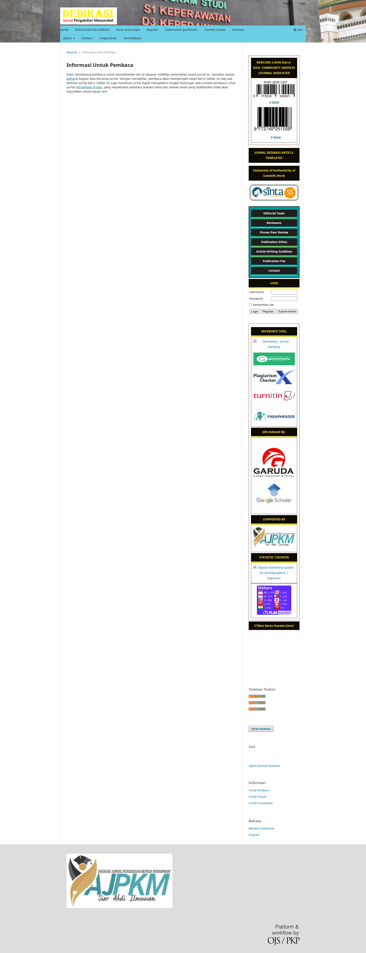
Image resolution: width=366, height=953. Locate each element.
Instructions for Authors (92, 30)
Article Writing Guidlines (274, 251)
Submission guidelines (181, 30)
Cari (299, 30)
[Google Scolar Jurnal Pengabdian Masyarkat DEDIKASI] (274, 509)
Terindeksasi (132, 38)
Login (302, 3)
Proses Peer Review (274, 232)
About (67, 38)
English (254, 835)
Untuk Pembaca (259, 790)
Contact (87, 38)
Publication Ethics (274, 242)
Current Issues (214, 30)
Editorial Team (274, 213)
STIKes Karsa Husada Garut (274, 626)
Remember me (263, 305)
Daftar (71, 79)
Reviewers (274, 223)
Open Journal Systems (264, 766)
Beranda (72, 52)
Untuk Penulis (257, 796)
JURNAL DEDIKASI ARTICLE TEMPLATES (274, 155)
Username (256, 292)
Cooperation (108, 38)
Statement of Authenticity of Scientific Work (274, 173)
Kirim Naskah (261, 729)
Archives (238, 30)
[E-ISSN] (274, 97)
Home (64, 30)
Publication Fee (274, 261)
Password (256, 299)
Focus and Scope (128, 30)
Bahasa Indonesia (261, 828)
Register (152, 30)
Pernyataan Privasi (89, 87)
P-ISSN (276, 137)
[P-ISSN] (274, 132)
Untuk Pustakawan (261, 803)
